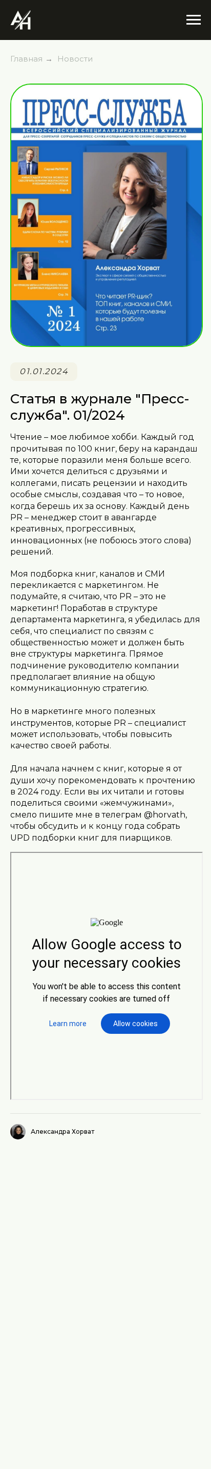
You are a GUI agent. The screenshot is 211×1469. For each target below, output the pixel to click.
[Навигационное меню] (193, 20)
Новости (75, 59)
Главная (26, 59)
